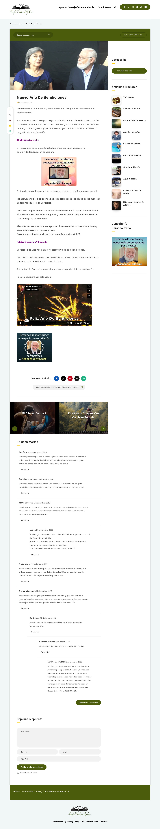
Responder (25, 470)
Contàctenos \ (59, 822)
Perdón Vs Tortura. (132, 155)
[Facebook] (124, 7)
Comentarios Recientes (88, 703)
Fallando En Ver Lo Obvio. (132, 191)
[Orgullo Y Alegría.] (116, 170)
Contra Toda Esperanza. (134, 120)
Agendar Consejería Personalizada (76, 7)
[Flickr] (146, 7)
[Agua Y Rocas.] (116, 182)
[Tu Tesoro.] (116, 100)
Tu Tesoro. (128, 97)
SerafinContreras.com (23, 791)
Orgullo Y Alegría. (131, 167)
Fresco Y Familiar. (131, 144)
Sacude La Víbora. (131, 109)
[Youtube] (141, 7)
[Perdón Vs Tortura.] (116, 158)
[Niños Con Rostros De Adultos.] (116, 205)
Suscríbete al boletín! (28, 773)
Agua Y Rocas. (130, 179)
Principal (13, 24)
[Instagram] (133, 7)
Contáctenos (104, 7)
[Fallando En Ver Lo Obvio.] (116, 194)
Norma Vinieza (26, 591)
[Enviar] (49, 34)
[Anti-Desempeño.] (116, 135)
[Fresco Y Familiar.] (116, 147)
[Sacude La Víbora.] (116, 112)
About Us (103, 822)
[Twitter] (128, 7)
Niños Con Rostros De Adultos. (133, 203)
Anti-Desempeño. (131, 132)
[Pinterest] (137, 7)
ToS (82, 822)
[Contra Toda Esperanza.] (116, 123)
